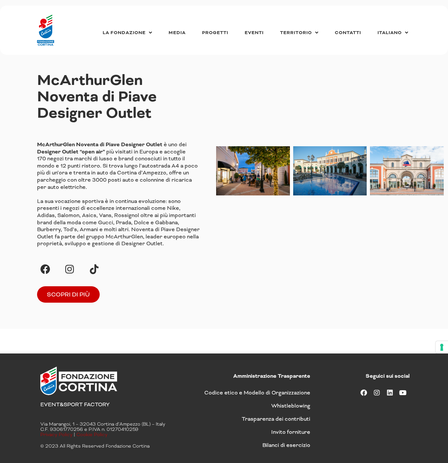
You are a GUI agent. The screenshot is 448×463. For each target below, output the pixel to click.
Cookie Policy (92, 434)
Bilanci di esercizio (286, 445)
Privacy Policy (56, 434)
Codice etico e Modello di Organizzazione (257, 392)
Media (177, 33)
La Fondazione (124, 33)
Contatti (348, 33)
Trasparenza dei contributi (276, 418)
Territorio (296, 33)
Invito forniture (290, 432)
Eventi (254, 33)
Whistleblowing (290, 405)
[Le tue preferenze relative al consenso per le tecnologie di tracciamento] (442, 347)
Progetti (215, 33)
